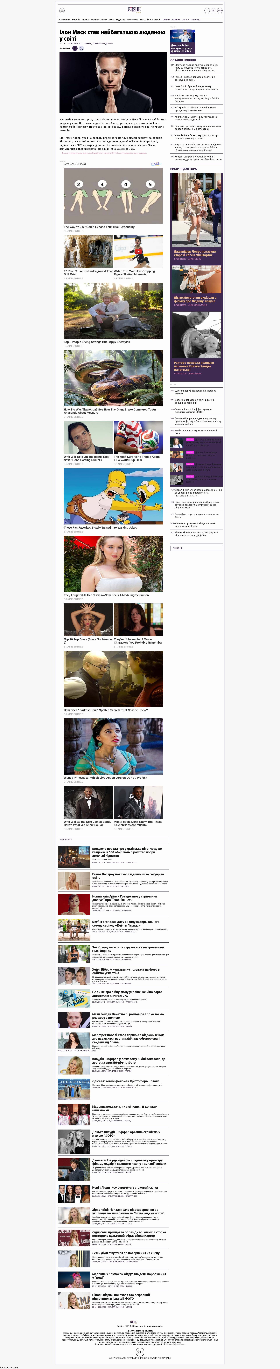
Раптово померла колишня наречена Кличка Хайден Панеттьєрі (194, 366)
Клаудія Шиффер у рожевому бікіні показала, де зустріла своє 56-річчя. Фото (129, 1060)
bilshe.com (137, 1326)
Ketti (109, 886)
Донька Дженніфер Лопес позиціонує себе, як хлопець (201, 455)
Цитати (185, 20)
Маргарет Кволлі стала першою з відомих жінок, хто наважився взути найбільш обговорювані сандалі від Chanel (128, 1038)
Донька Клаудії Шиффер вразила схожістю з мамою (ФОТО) (126, 1133)
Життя (166, 20)
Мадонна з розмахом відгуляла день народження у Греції (129, 1275)
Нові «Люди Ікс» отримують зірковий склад (125, 1187)
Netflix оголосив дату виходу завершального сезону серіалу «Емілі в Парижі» (125, 923)
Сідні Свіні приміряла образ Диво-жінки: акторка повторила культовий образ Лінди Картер (129, 1234)
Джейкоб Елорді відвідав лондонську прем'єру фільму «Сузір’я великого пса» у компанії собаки (129, 1162)
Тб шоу (86, 20)
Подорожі (132, 20)
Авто (142, 20)
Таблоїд (128, 910)
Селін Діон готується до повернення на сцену (126, 1253)
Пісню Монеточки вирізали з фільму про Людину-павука (195, 299)
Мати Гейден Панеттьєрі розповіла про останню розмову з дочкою (128, 1015)
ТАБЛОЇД (76, 20)
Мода (111, 20)
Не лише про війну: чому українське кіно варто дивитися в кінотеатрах (127, 993)
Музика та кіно (99, 20)
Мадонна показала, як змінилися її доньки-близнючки (124, 1108)
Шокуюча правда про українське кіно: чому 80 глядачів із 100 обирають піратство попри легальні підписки (127, 852)
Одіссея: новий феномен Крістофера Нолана (125, 1081)
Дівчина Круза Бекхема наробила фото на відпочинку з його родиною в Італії (204, 467)
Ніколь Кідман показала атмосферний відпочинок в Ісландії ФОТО (121, 1296)
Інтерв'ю (195, 20)
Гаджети (120, 20)
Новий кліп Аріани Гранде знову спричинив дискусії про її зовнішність (124, 898)
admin (109, 862)
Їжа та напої (153, 20)
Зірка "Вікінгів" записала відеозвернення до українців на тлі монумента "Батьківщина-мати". (128, 1211)
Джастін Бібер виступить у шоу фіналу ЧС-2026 (181, 48)
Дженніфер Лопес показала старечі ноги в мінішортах (195, 253)
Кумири (176, 20)
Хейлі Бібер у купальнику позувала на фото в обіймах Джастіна (126, 971)
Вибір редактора (183, 169)
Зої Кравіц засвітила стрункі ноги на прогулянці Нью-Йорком (128, 949)
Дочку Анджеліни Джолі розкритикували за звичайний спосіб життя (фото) (203, 442)
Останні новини (183, 60)
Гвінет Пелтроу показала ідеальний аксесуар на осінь (128, 876)
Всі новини (64, 20)
